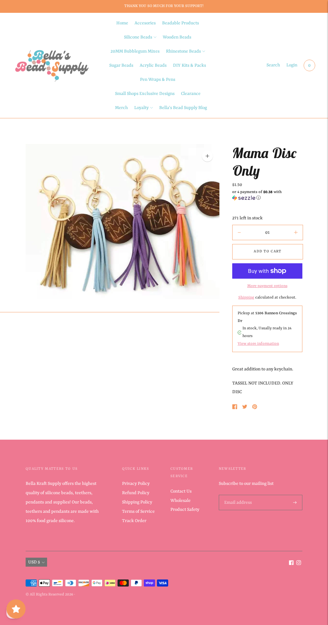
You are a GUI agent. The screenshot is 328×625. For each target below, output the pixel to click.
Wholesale (180, 500)
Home (122, 23)
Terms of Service (138, 511)
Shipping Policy (137, 502)
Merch (121, 107)
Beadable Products (180, 23)
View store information (258, 344)
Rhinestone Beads (183, 51)
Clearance (191, 93)
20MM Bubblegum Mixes (135, 51)
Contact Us (181, 491)
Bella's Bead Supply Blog (183, 107)
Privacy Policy (136, 483)
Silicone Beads (138, 37)
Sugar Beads (121, 65)
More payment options (267, 286)
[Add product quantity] (239, 232)
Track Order (134, 520)
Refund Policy (135, 492)
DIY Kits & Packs (189, 65)
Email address (237, 495)
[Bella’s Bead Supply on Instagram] (298, 563)
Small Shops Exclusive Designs (145, 93)
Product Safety (184, 509)
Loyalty (141, 107)
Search (273, 65)
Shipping (246, 297)
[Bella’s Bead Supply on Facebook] (291, 563)
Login (291, 65)
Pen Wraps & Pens (157, 79)
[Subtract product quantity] (296, 232)
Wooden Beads (177, 37)
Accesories (145, 23)
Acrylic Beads (153, 65)
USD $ (34, 562)
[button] (267, 195)
